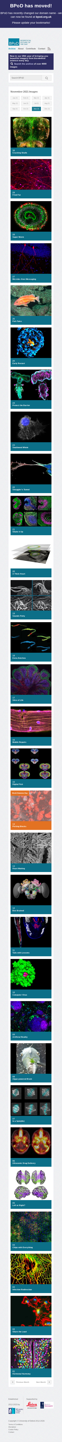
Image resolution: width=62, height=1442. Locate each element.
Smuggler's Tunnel (21, 490)
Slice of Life (17, 700)
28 (13, 235)
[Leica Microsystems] (31, 1405)
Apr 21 (47, 98)
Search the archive (23, 64)
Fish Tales (17, 321)
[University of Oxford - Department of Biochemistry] (47, 1405)
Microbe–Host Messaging (24, 279)
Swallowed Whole (20, 447)
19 (13, 614)
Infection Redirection (22, 1290)
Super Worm (18, 237)
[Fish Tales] (31, 300)
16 (13, 740)
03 (13, 1287)
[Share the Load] (31, 1311)
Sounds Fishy (18, 616)
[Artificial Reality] (31, 1016)
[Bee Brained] (31, 890)
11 (13, 950)
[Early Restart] (31, 342)
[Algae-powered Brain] (31, 1058)
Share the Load (19, 1332)
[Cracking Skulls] (31, 132)
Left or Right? (18, 1205)
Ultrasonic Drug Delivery (24, 1163)
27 (13, 277)
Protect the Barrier (21, 405)
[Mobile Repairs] (31, 721)
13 (13, 866)
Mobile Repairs (19, 742)
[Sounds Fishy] (31, 595)
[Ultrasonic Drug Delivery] (31, 1142)
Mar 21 (36, 98)
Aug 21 (47, 103)
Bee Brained (18, 911)
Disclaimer (12, 1427)
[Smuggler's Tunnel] (31, 469)
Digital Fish (17, 784)
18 (13, 656)
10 (13, 992)
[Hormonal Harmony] (31, 1353)
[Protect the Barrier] (31, 385)
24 (13, 403)
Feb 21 (25, 98)
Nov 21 (36, 109)
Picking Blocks (19, 826)
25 (13, 361)
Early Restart (18, 363)
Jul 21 (36, 103)
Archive (11, 49)
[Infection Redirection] (31, 1269)
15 (13, 782)
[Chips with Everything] (31, 1227)
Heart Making (18, 869)
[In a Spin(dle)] (31, 1100)
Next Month (41, 1382)
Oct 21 (25, 109)
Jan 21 (15, 98)
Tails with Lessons (20, 953)
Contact (41, 49)
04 (13, 1245)
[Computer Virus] (31, 974)
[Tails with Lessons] (31, 932)
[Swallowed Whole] (31, 427)
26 (13, 319)
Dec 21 (47, 109)
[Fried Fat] (31, 174)
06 (13, 1161)
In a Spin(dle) (18, 1121)
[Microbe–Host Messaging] (31, 258)
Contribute (31, 49)
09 (13, 1035)
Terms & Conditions (15, 1424)
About (20, 49)
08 (13, 1077)
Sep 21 (15, 109)
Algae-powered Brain (22, 1079)
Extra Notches (19, 658)
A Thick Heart (18, 574)
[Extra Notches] (31, 637)
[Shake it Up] (31, 511)
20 (13, 571)
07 (13, 1119)
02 (13, 1329)
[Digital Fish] (31, 763)
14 (13, 824)
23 (13, 445)
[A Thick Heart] (31, 553)
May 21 (15, 103)
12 (13, 908)
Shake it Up (17, 532)
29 (13, 193)
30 (13, 151)
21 (13, 529)
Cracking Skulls (19, 153)
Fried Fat (16, 195)
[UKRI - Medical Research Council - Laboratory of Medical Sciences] (15, 1410)
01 (13, 1371)
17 (13, 698)
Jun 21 (25, 103)
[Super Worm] (31, 216)
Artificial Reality (20, 1037)
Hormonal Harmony (21, 1374)
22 (13, 487)
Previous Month (22, 1382)
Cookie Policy (13, 1429)
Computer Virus (19, 995)
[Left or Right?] (31, 1184)
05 (13, 1203)
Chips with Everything (22, 1247)
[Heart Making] (31, 848)
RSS (49, 48)
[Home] (20, 42)
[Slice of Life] (31, 679)
